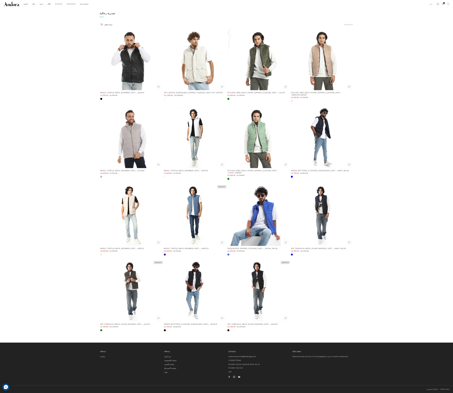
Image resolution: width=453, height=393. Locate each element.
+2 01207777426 (234, 360)
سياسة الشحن (169, 364)
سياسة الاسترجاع (170, 368)
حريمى (41, 4)
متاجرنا (102, 356)
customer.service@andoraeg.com (242, 356)
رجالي (33, 4)
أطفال (49, 4)
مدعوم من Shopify (432, 389)
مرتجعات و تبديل (84, 4)
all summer (58, 4)
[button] (5, 387)
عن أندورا (167, 356)
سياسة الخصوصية (170, 360)
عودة (166, 372)
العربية (430, 4)
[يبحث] (448, 4)
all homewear (71, 4)
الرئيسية (25, 4)
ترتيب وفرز (108, 24)
